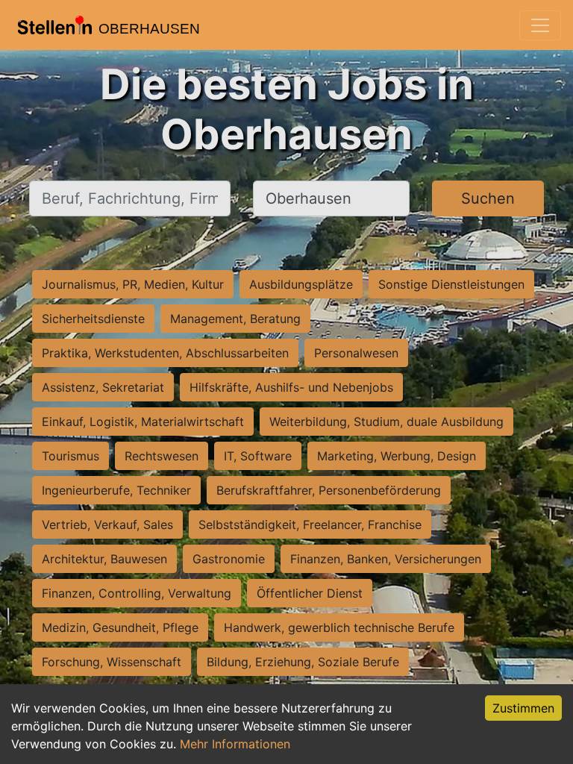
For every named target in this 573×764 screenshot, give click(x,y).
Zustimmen (523, 708)
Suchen (488, 198)
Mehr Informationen (235, 743)
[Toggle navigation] (540, 25)
